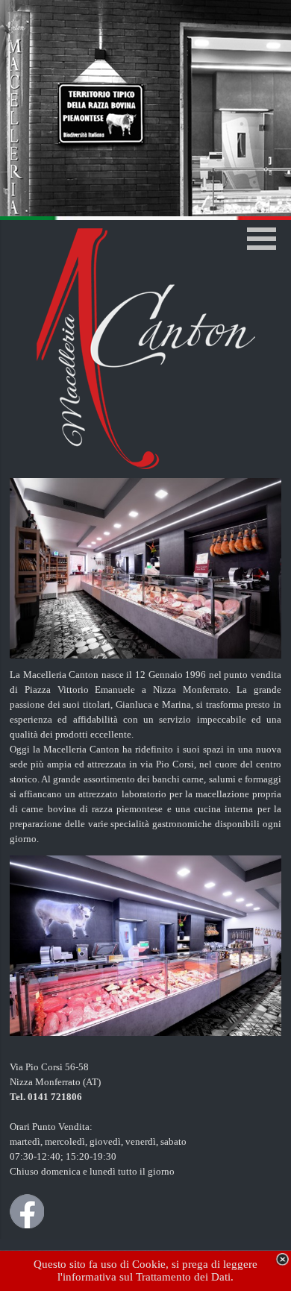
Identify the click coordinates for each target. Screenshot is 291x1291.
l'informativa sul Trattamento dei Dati (144, 1277)
